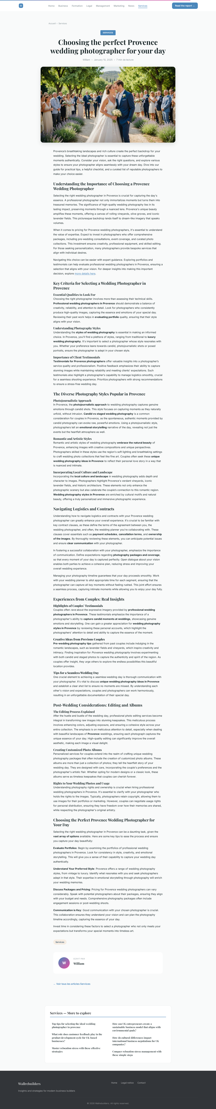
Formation (77, 5)
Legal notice (127, 1082)
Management (103, 5)
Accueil (52, 23)
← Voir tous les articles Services (71, 983)
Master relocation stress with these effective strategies (76, 1050)
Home (51, 5)
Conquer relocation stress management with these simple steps (136, 1053)
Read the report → (185, 5)
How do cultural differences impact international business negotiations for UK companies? (135, 1041)
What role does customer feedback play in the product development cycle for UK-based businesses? (77, 1038)
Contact (141, 1082)
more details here (85, 273)
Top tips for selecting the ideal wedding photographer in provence (73, 1025)
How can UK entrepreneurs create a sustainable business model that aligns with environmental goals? (136, 1027)
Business (63, 5)
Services (142, 5)
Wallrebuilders (29, 1083)
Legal (89, 5)
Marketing (119, 5)
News (131, 5)
